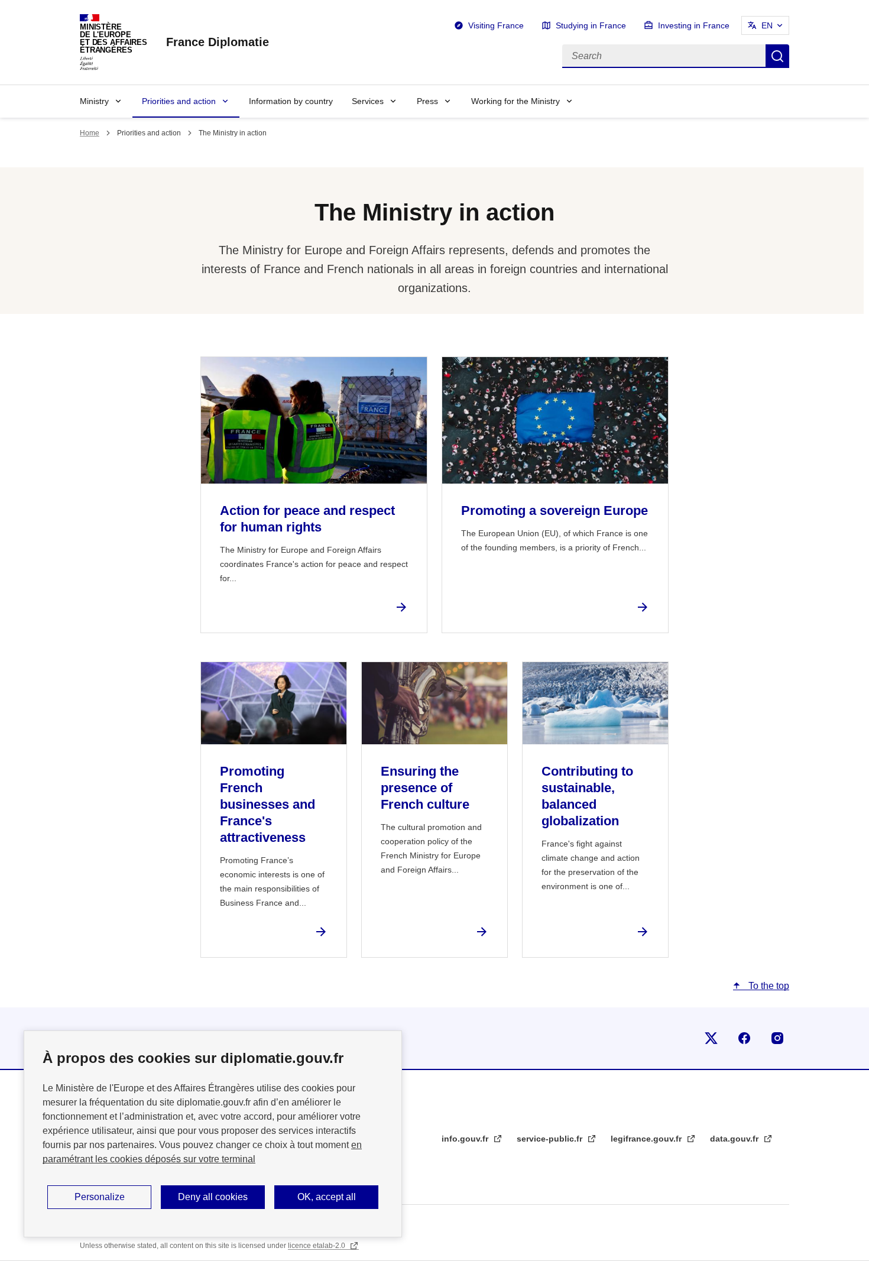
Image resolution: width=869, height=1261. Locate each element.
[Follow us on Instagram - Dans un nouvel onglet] (777, 1038)
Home (89, 133)
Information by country (291, 101)
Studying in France (591, 25)
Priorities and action (179, 101)
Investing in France (693, 25)
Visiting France (496, 25)
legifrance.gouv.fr (647, 1138)
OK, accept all (326, 1197)
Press (427, 101)
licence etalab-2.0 (317, 1245)
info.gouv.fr (466, 1138)
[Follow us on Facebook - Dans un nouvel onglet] (744, 1038)
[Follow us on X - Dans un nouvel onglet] (711, 1038)
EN (767, 25)
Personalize (99, 1197)
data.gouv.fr (735, 1138)
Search (777, 56)
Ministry (94, 101)
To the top (767, 986)
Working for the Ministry (515, 101)
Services (368, 101)
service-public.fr (551, 1138)
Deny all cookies (213, 1197)
